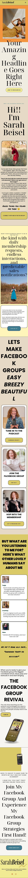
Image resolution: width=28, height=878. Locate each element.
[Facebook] (12, 874)
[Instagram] (16, 874)
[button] (25, 2)
